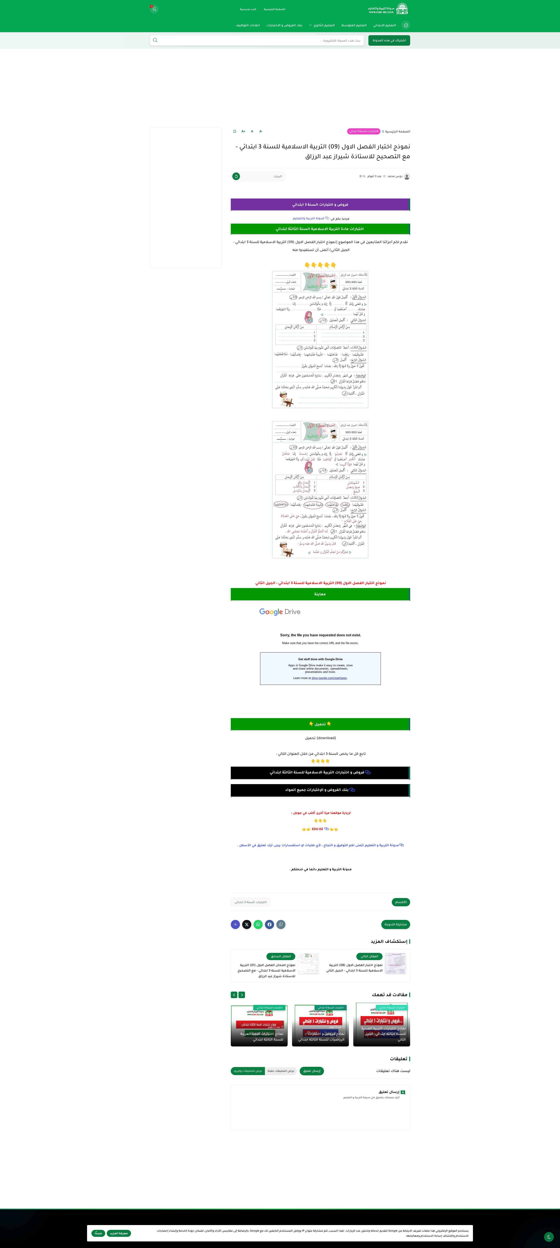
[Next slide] (234, 995)
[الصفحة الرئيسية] (405, 25)
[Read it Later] (234, 131)
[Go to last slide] (241, 995)
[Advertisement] (280, 88)
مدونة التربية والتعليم (308, 218)
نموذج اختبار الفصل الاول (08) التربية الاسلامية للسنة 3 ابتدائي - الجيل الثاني (354, 967)
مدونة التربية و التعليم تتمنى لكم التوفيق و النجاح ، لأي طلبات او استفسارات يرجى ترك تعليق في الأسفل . (318, 845)
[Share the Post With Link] (280, 924)
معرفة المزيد (119, 1233)
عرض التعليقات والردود (247, 1070)
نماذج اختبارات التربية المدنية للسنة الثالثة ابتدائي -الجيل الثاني (383, 1033)
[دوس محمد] (407, 176)
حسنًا (98, 1233)
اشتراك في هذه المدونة (389, 40)
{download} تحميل (320, 738)
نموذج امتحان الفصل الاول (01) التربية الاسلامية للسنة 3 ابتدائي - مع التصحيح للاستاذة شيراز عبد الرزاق (266, 970)
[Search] (155, 40)
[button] (269, 924)
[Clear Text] (236, 176)
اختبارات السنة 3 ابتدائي (363, 131)
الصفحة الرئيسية (397, 131)
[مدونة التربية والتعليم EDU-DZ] (388, 9)
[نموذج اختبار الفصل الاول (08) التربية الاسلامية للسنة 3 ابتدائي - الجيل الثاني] (396, 963)
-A (260, 131)
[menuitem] (404, 25)
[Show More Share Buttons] (235, 924)
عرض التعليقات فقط (281, 1070)
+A (243, 131)
